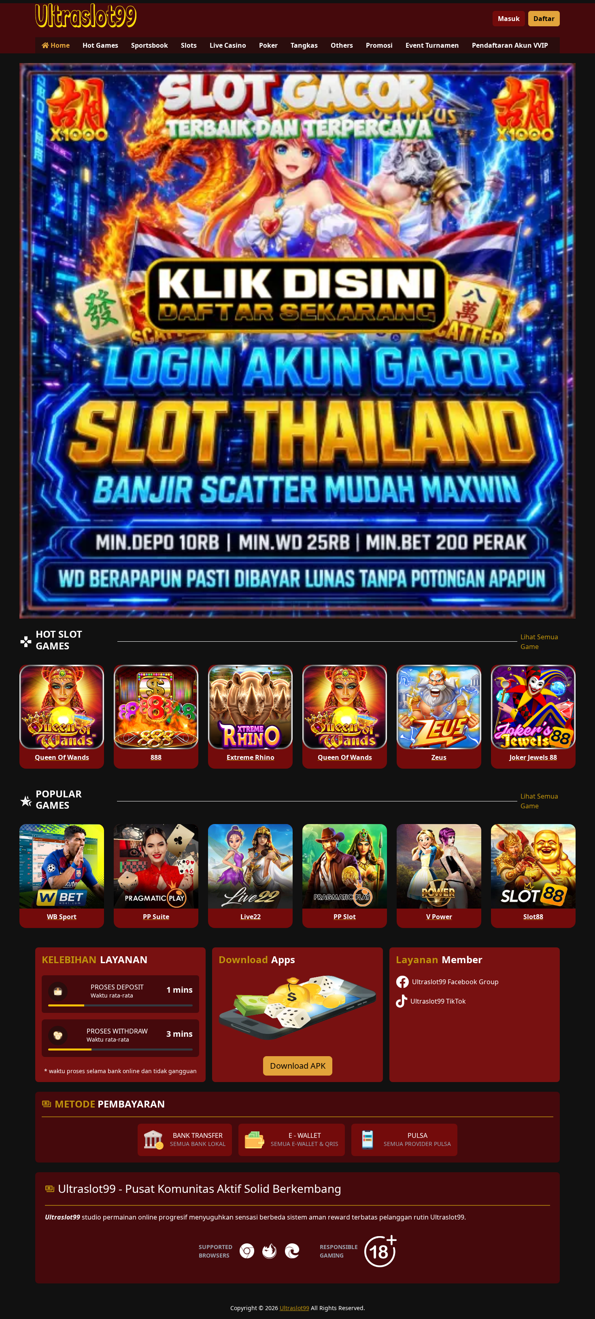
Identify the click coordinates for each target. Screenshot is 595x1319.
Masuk (509, 18)
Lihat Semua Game (539, 641)
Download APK (297, 1065)
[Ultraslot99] (85, 15)
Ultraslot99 (294, 1308)
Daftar (544, 18)
